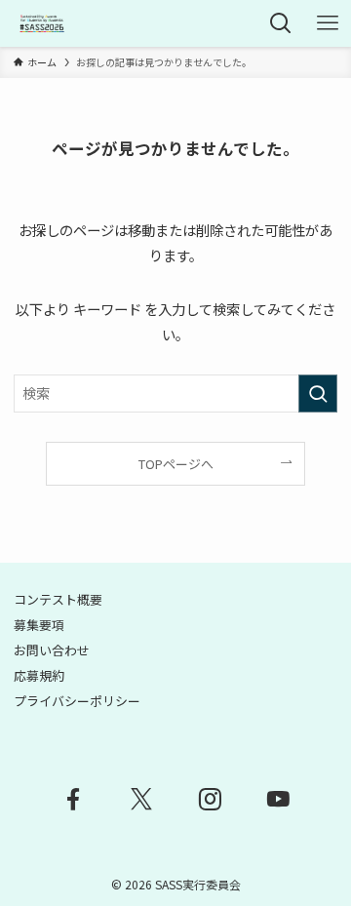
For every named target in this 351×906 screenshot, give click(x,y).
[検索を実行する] (317, 393)
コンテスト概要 (58, 599)
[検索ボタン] (280, 23)
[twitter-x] (141, 811)
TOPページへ (176, 463)
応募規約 (39, 675)
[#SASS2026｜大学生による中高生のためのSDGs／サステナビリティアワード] (41, 23)
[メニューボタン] (327, 23)
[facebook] (73, 811)
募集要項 (39, 624)
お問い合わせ (52, 650)
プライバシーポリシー (77, 700)
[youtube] (278, 811)
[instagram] (209, 811)
